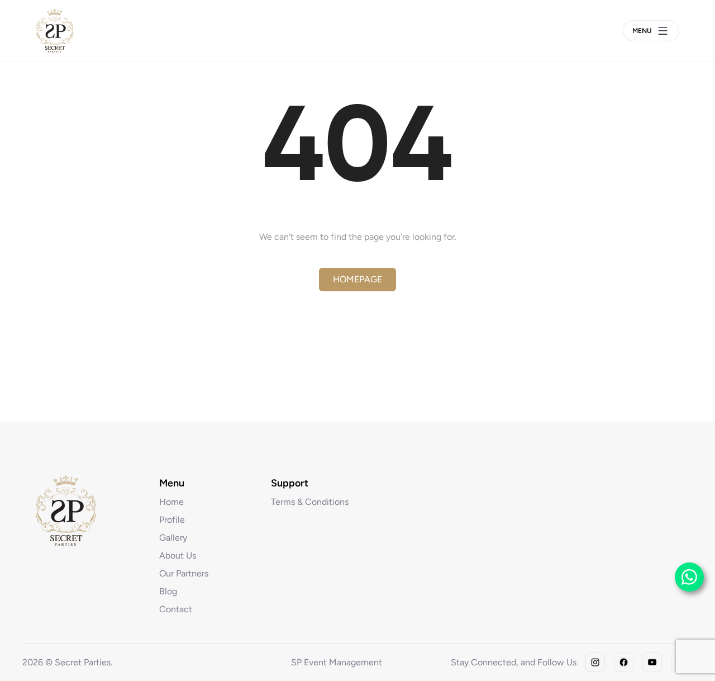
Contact (175, 609)
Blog (168, 591)
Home (171, 501)
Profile (172, 519)
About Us (177, 555)
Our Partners (183, 573)
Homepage (357, 279)
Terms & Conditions (310, 501)
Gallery (173, 537)
